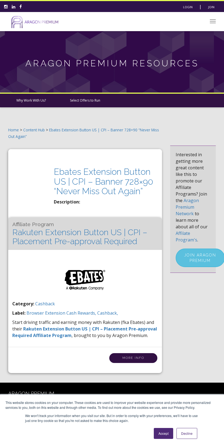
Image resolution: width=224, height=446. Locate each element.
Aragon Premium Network (187, 207)
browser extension (46, 313)
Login (188, 7)
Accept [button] (163, 433)
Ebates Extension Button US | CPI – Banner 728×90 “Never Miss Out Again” (103, 181)
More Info (133, 358)
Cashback (45, 304)
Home (13, 129)
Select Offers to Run (85, 100)
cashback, (107, 313)
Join (211, 7)
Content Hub (34, 129)
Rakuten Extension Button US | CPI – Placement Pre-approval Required (79, 233)
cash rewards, (81, 313)
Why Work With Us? (31, 100)
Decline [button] (187, 433)
